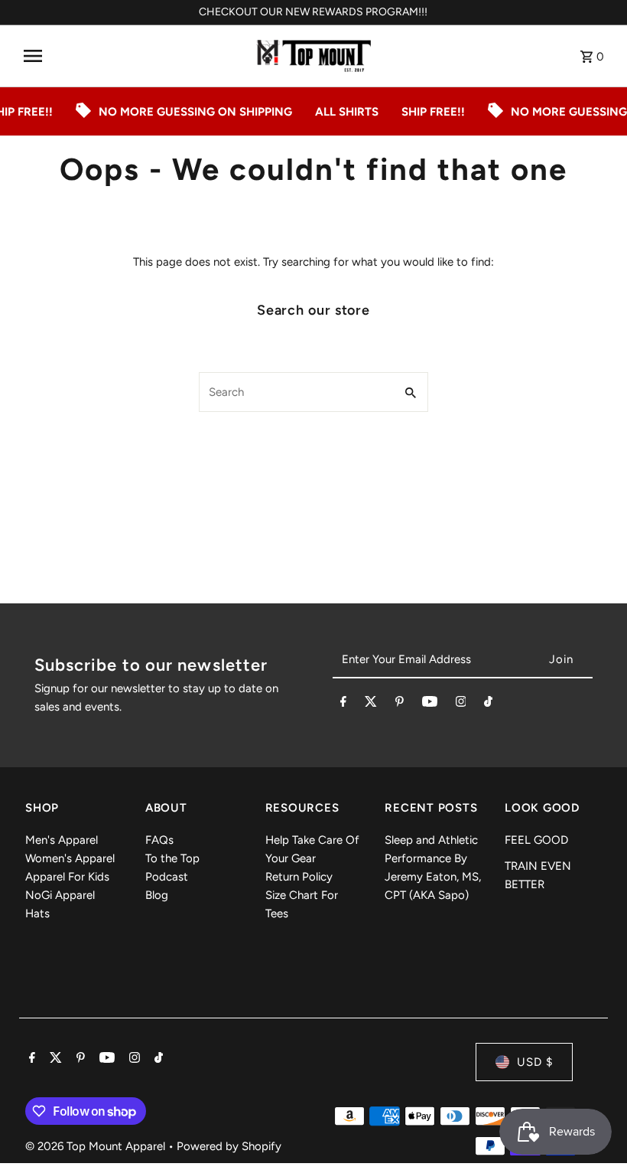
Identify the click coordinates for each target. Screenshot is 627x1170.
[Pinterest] (399, 704)
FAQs (159, 840)
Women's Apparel (70, 858)
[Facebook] (343, 704)
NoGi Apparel (60, 895)
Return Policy (299, 877)
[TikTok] (488, 704)
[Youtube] (429, 704)
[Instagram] (461, 704)
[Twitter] (371, 704)
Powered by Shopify (229, 1146)
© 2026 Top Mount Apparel (96, 1146)
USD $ (535, 1062)
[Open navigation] (134, 56)
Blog (156, 895)
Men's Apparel (61, 840)
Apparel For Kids (67, 877)
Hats (37, 913)
